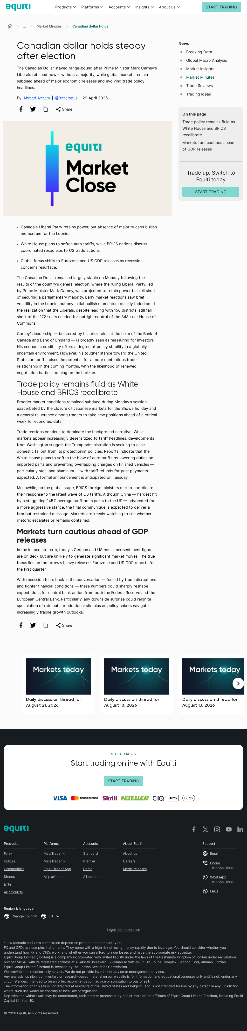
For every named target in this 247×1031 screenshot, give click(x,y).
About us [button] (167, 7)
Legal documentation (123, 930)
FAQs (214, 891)
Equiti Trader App (57, 869)
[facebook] (21, 109)
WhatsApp (218, 877)
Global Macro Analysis (206, 60)
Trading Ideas (198, 94)
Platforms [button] (90, 7)
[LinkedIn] (240, 829)
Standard (90, 853)
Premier (89, 861)
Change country (24, 916)
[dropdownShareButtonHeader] (64, 109)
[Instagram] (217, 829)
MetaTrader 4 (54, 853)
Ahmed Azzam (36, 98)
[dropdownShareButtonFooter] (64, 625)
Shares (9, 876)
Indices (9, 861)
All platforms (53, 876)
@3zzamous (66, 98)
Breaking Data (199, 51)
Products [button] (63, 7)
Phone (215, 863)
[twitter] (33, 109)
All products (13, 892)
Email (214, 853)
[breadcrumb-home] (10, 26)
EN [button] (50, 916)
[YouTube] (229, 829)
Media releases (135, 869)
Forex (8, 853)
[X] (205, 829)
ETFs (8, 884)
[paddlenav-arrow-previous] (8, 683)
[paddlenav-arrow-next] (238, 683)
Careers (129, 861)
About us (130, 853)
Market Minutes (49, 26)
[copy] (45, 109)
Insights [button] (142, 7)
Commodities (14, 869)
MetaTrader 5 (54, 861)
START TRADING (221, 7)
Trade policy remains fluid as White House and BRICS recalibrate (208, 128)
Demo (87, 869)
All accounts (92, 876)
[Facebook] (194, 829)
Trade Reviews (199, 85)
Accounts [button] (117, 7)
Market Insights (200, 68)
